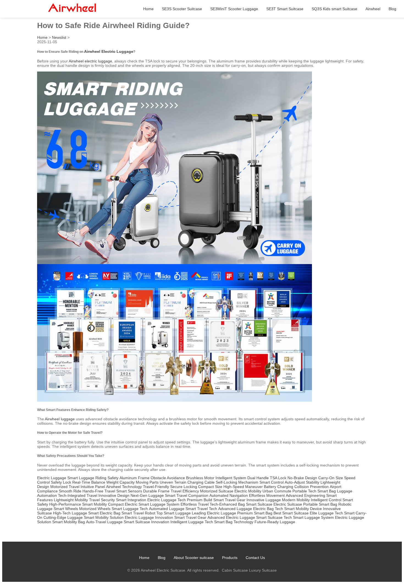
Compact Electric (122, 504)
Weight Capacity (120, 482)
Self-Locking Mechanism (237, 482)
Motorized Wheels (94, 508)
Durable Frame (156, 491)
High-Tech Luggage (70, 513)
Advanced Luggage (235, 508)
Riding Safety (106, 478)
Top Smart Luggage (173, 513)
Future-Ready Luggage (274, 522)
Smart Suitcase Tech (274, 517)
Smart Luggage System (159, 504)
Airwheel (373, 9)
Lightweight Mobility (71, 500)
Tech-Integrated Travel (77, 495)
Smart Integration (131, 500)
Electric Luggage (51, 478)
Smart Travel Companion (186, 495)
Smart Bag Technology (233, 522)
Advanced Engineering (305, 495)
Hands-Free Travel (98, 491)
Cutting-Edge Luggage (63, 517)
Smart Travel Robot (138, 513)
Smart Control (271, 482)
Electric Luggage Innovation (149, 517)
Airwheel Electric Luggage (108, 51)
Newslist (59, 37)
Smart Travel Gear (229, 500)
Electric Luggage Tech (166, 500)
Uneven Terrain (173, 482)
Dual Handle (258, 478)
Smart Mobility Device (303, 508)
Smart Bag (326, 491)
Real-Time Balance (88, 482)
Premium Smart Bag (254, 513)
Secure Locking (183, 486)
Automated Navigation (228, 495)
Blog (392, 9)
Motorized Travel (64, 486)
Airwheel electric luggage (90, 61)
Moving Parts (147, 482)
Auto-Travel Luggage (104, 522)
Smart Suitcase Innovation (146, 522)
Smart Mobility (94, 504)
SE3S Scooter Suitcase (182, 9)
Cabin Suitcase (235, 570)
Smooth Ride (70, 491)
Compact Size (210, 486)
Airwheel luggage (60, 419)
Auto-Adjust (295, 482)
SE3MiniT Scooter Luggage (234, 9)
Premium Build (199, 500)
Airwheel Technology (124, 486)
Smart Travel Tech (201, 508)
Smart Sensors (129, 491)
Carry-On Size (330, 478)
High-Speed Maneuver (243, 486)
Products (229, 557)
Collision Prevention (311, 486)
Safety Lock (61, 482)
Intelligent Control (326, 500)
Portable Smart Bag (320, 504)
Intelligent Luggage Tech (191, 522)
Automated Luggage (166, 508)
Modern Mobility (296, 500)
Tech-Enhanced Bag (227, 504)
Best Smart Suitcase (291, 513)
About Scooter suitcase (194, 557)
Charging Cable (201, 482)
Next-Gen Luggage (147, 495)
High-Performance (65, 504)
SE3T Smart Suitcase (284, 9)
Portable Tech (304, 491)
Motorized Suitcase (216, 491)
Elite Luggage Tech (326, 513)
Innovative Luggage (264, 500)
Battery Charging (278, 486)
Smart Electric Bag (104, 513)
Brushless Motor (200, 478)
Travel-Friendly (156, 486)
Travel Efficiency (185, 491)
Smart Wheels (66, 508)
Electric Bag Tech (268, 508)
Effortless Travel (195, 504)
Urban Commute (276, 491)
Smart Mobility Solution (104, 517)
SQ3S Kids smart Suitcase (334, 9)
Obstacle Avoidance (168, 478)
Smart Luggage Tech (130, 508)
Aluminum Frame (135, 478)
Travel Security (102, 500)
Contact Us (255, 557)
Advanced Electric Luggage (231, 517)
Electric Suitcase (287, 504)
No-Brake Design (302, 478)
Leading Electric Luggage (214, 513)
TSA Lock (278, 478)
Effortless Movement (267, 495)
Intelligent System (230, 478)
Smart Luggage (80, 478)
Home (148, 9)
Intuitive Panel (93, 486)
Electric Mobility (247, 491)
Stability (312, 482)
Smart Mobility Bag (68, 522)
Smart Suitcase (259, 504)
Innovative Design (113, 495)
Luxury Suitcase (263, 570)
